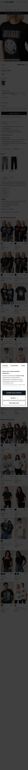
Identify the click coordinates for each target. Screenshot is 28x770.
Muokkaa (13, 398)
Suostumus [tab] (5, 365)
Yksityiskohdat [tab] (14, 365)
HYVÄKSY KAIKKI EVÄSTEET (14, 393)
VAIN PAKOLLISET (14, 403)
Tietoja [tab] (23, 365)
